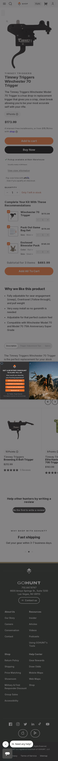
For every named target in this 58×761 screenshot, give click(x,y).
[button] (14, 381)
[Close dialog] (2, 363)
